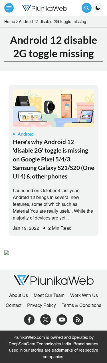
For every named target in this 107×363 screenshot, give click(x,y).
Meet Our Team (49, 295)
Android (26, 134)
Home (9, 21)
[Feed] (78, 319)
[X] (45, 319)
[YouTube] (61, 319)
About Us (18, 295)
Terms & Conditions (81, 305)
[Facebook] (29, 319)
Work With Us (84, 295)
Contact (13, 305)
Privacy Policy (41, 305)
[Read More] (53, 108)
